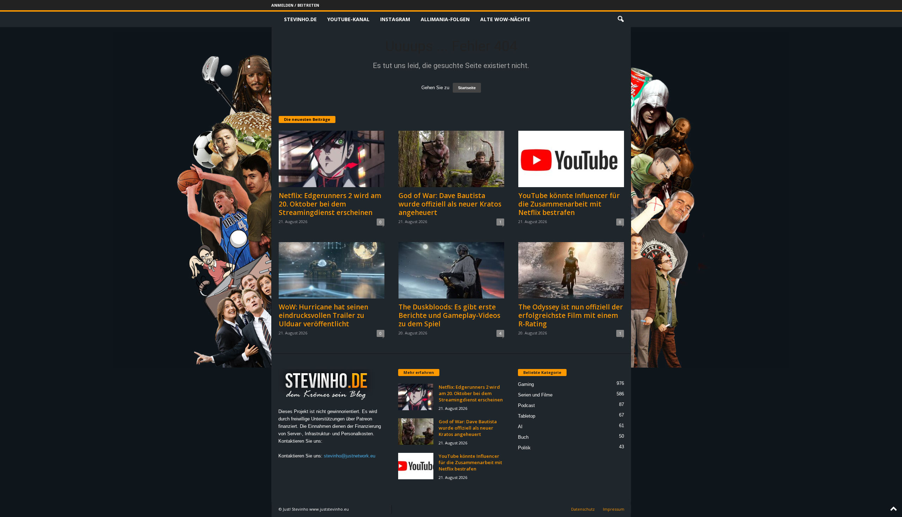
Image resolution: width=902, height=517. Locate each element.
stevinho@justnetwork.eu (349, 455)
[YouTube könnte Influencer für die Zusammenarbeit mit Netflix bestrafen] (571, 159)
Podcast (526, 405)
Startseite (467, 88)
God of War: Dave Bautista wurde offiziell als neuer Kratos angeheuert (450, 204)
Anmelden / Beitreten (295, 5)
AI (520, 426)
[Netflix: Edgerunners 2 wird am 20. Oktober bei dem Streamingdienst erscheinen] (331, 159)
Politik (524, 447)
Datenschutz (583, 509)
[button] (620, 19)
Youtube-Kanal (348, 19)
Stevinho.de (300, 19)
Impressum (613, 509)
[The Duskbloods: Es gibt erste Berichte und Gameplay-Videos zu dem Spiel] (451, 270)
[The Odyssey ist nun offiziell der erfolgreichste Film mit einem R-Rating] (571, 270)
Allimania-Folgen (445, 19)
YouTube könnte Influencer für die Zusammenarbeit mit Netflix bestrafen (569, 204)
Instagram (395, 19)
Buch (523, 437)
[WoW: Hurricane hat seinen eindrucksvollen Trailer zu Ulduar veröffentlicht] (331, 270)
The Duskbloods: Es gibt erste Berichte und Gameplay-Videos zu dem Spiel (449, 315)
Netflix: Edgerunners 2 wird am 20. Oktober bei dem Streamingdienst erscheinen (330, 204)
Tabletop (526, 416)
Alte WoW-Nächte (505, 19)
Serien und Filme (535, 395)
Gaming (526, 384)
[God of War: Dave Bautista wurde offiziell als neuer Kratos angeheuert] (451, 159)
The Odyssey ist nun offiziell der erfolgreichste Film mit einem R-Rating (570, 315)
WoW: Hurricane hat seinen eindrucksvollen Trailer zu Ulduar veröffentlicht (323, 315)
